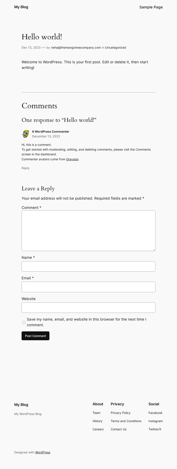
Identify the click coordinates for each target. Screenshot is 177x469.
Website (29, 299)
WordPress (42, 452)
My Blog (21, 7)
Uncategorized (115, 47)
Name (28, 257)
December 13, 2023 (46, 136)
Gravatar (72, 159)
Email (28, 278)
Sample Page (151, 7)
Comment (31, 207)
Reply (26, 168)
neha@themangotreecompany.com (76, 47)
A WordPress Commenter (50, 131)
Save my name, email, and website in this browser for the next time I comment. (86, 322)
